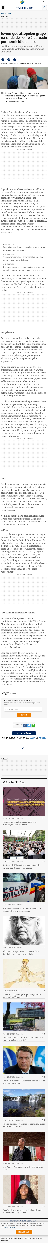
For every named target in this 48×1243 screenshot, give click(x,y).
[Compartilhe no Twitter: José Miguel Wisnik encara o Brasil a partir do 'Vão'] (44, 1163)
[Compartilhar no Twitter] (29, 726)
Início (2, 14)
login (33, 737)
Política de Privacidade (8, 1227)
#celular (13, 693)
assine (42, 737)
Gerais (9, 14)
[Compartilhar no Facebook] (25, 726)
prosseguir (24, 1231)
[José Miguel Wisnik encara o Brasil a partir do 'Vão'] (24, 1146)
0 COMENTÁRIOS (24, 733)
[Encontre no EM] (44, 7)
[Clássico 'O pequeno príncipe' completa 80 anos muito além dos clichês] (24, 973)
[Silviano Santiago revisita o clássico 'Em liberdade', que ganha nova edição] (24, 930)
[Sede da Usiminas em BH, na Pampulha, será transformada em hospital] (24, 1016)
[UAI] (22, 2)
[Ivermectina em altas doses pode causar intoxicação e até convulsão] (24, 801)
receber (24, 715)
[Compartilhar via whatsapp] (33, 726)
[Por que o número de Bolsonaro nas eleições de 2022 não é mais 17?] (24, 1060)
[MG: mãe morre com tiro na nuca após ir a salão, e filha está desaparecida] (24, 887)
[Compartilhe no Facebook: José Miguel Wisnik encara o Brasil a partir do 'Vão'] (42, 1163)
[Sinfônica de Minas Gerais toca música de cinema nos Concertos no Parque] (24, 844)
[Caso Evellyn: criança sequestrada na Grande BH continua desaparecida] (24, 1189)
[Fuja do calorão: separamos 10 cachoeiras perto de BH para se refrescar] (24, 1103)
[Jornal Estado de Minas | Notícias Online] (24, 8)
